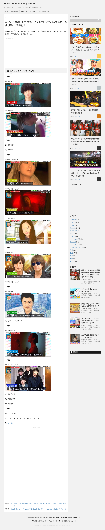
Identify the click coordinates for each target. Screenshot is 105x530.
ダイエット (78, 88)
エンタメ (11, 423)
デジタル (73, 236)
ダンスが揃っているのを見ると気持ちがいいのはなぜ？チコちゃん (90, 320)
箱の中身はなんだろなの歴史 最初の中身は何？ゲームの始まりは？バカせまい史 (39, 509)
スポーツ (73, 228)
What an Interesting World (19, 3)
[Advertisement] (36, 53)
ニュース (73, 242)
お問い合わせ (14, 11)
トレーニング (74, 239)
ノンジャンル (74, 244)
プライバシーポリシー (43, 11)
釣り (71, 258)
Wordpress (73, 219)
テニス (72, 233)
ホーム (7, 11)
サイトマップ (24, 11)
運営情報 (32, 11)
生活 (71, 253)
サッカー (73, 225)
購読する (75, 352)
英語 (71, 255)
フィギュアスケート (76, 247)
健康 (71, 250)
